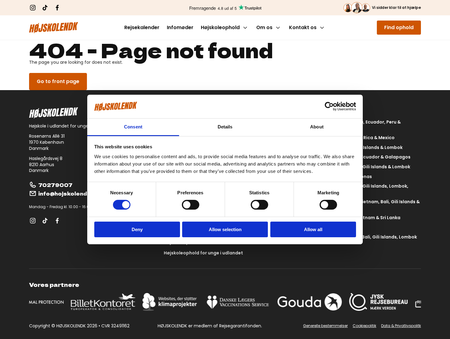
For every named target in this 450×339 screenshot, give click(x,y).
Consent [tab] (133, 126)
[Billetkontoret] (104, 302)
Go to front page (58, 81)
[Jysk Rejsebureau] (380, 302)
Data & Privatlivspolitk (401, 325)
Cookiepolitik (364, 325)
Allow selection (225, 229)
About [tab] (317, 126)
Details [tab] (225, 126)
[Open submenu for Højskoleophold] (245, 27)
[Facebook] (57, 7)
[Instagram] (32, 7)
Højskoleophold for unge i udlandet (203, 253)
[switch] (190, 205)
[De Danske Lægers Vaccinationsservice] (239, 302)
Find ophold (399, 27)
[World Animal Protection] (33, 302)
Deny (137, 229)
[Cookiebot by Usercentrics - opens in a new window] (329, 106)
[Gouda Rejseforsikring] (311, 301)
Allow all (313, 229)
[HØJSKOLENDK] (53, 27)
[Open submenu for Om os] (278, 27)
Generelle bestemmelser (325, 325)
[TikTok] (45, 7)
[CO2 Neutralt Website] (172, 302)
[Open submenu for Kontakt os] (322, 27)
